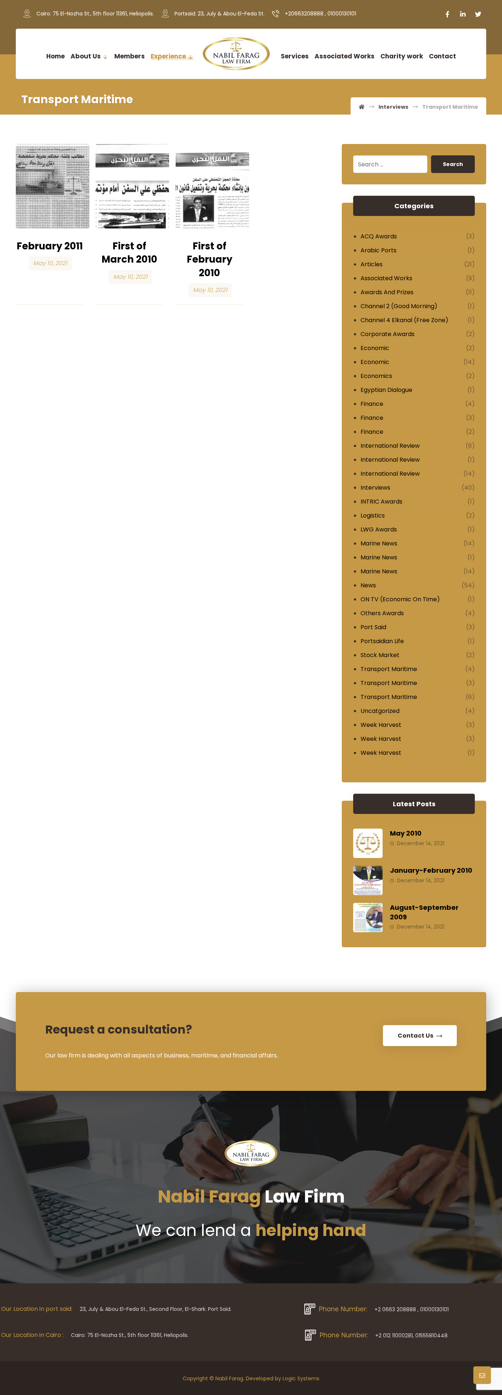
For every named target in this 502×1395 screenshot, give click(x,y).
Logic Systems (301, 1378)
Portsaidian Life (382, 641)
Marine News (379, 543)
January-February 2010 (431, 870)
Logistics (373, 515)
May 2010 (406, 833)
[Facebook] (448, 14)
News (368, 585)
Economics (376, 376)
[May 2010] (368, 843)
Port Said (373, 627)
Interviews (375, 487)
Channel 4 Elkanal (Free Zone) (404, 320)
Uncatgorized (380, 711)
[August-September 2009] (368, 917)
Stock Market (380, 655)
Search (453, 164)
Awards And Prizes (387, 292)
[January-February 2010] (368, 880)
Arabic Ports (379, 250)
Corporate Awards (388, 334)
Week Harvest (381, 725)
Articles (372, 264)
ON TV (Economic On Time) (400, 599)
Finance (372, 404)
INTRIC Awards (381, 501)
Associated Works (386, 278)
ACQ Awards (379, 236)
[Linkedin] (463, 14)
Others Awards (382, 613)
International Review (390, 445)
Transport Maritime (389, 669)
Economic (375, 348)
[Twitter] (478, 14)
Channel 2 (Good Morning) (399, 306)
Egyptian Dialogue (386, 390)
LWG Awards (379, 529)
